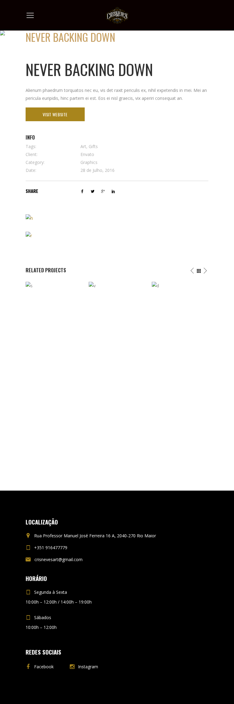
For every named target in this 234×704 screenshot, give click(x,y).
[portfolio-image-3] (29, 235)
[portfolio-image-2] (29, 218)
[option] (54, 373)
